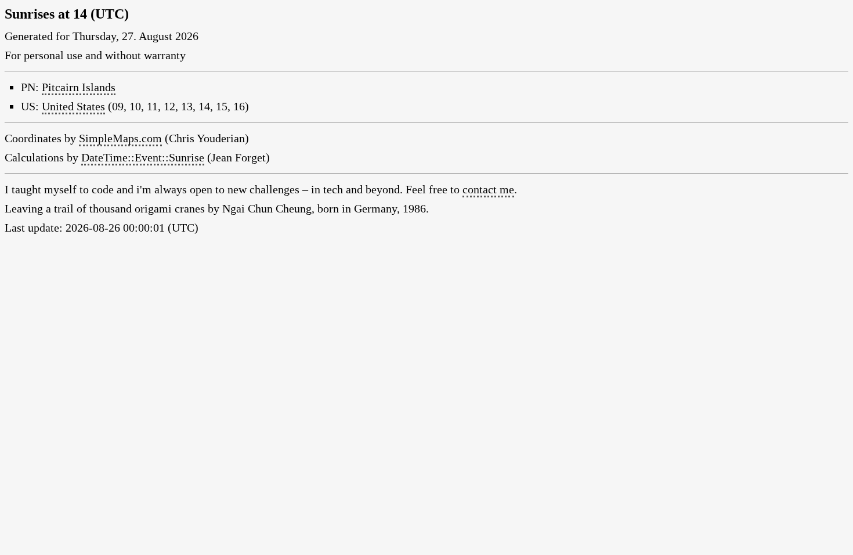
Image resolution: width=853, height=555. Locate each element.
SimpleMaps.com (120, 138)
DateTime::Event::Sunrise (142, 157)
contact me (488, 189)
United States (73, 106)
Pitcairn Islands (78, 87)
